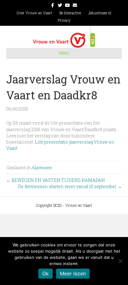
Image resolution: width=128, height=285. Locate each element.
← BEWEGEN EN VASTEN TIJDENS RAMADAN (55, 180)
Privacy (64, 20)
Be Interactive (70, 12)
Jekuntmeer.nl (99, 12)
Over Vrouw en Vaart (34, 12)
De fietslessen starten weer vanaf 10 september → (70, 186)
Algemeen (41, 167)
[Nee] (120, 261)
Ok (45, 273)
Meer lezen (73, 273)
